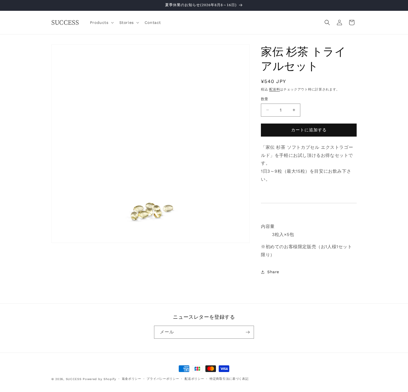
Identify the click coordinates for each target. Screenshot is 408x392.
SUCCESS (74, 379)
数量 (264, 99)
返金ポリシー (131, 379)
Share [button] (273, 272)
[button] (101, 22)
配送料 (274, 89)
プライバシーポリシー (163, 379)
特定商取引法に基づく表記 (229, 379)
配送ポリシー (194, 379)
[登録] (247, 332)
